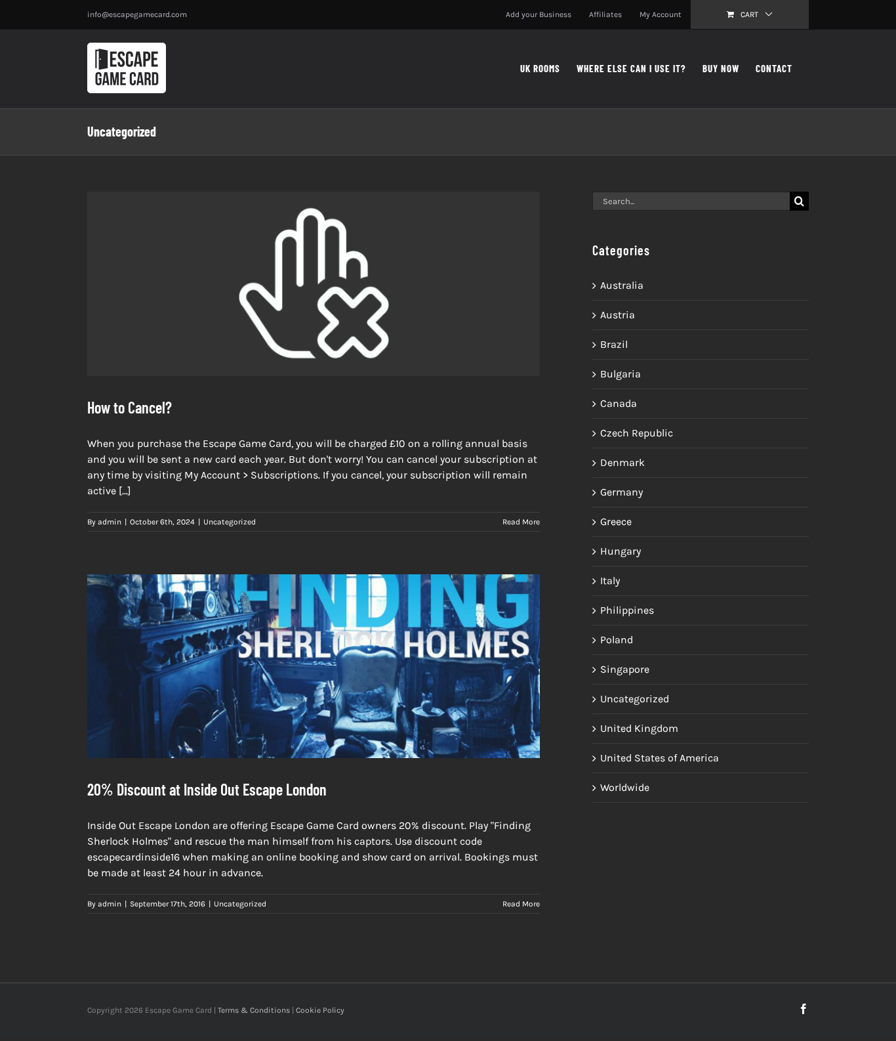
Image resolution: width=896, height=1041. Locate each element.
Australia (621, 285)
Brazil (614, 344)
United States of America (659, 758)
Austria (617, 314)
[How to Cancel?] (313, 284)
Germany (621, 492)
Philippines (627, 610)
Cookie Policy (320, 1010)
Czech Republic (636, 433)
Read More (521, 521)
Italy (610, 580)
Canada (618, 403)
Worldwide (624, 787)
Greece (616, 521)
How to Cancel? (129, 407)
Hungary (620, 551)
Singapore (624, 669)
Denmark (622, 462)
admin (109, 521)
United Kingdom (639, 728)
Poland (616, 639)
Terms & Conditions (254, 1010)
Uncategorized (229, 521)
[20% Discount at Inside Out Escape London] (313, 666)
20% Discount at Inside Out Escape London (207, 789)
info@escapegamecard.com (137, 14)
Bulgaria (620, 374)
